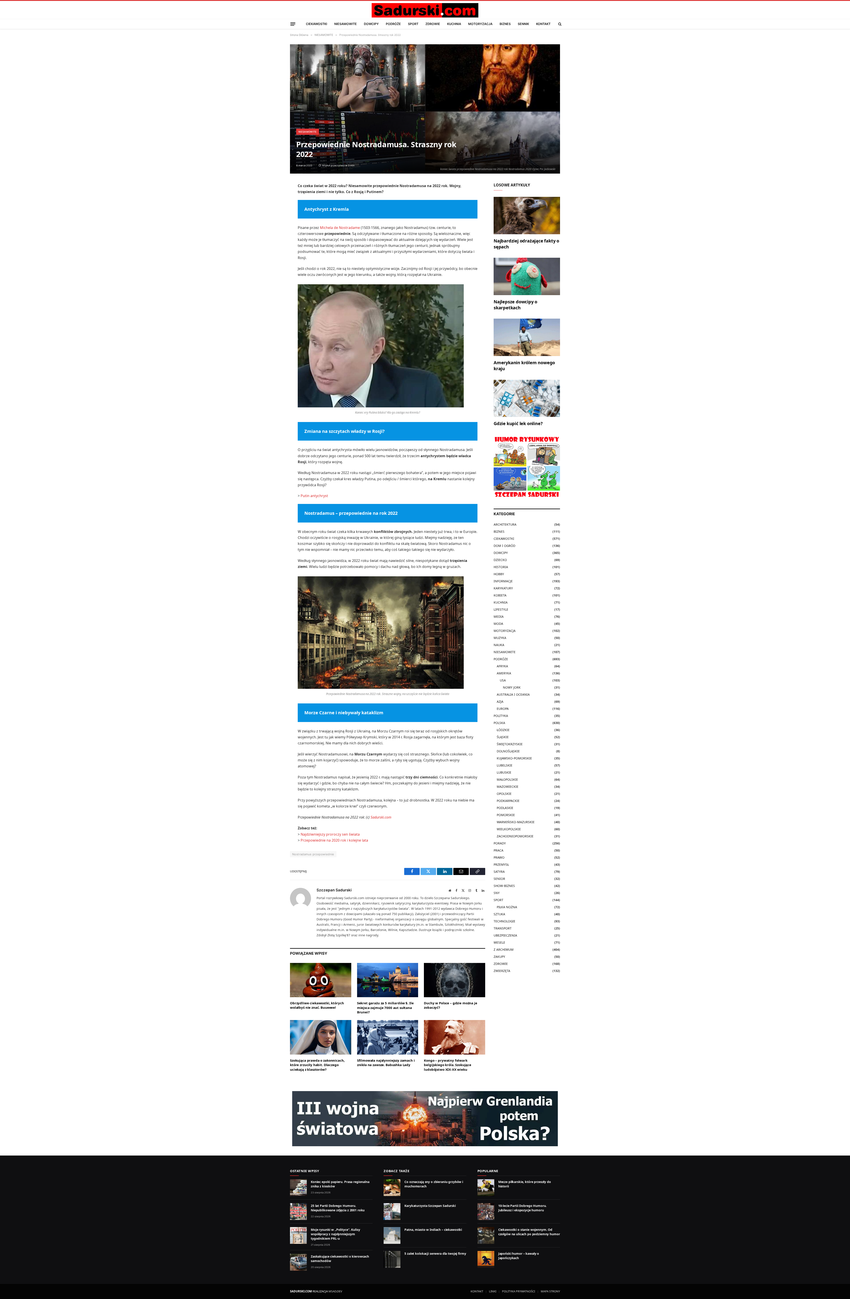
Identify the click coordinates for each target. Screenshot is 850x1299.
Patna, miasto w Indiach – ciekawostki (433, 1229)
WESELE (499, 942)
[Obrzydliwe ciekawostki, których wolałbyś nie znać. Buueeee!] (320, 980)
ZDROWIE (432, 24)
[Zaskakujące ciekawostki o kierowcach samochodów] (298, 1262)
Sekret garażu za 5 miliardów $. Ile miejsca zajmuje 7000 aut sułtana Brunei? (385, 1007)
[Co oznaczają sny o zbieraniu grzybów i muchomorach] (392, 1187)
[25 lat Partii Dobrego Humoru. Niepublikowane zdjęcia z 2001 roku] (298, 1211)
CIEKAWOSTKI (316, 24)
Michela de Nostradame (340, 227)
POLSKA (499, 723)
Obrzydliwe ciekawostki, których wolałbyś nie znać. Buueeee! (317, 1005)
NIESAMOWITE (345, 24)
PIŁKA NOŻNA (507, 907)
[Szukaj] (559, 24)
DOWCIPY (371, 24)
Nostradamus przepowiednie (313, 854)
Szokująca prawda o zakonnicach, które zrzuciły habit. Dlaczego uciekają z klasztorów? (317, 1065)
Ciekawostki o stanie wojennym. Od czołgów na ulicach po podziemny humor (529, 1231)
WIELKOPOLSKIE (509, 829)
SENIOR (499, 879)
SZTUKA (499, 914)
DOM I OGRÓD (504, 546)
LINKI (492, 1291)
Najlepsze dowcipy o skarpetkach (515, 305)
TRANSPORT (503, 928)
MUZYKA (500, 638)
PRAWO (499, 857)
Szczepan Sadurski (334, 890)
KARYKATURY (503, 588)
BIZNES (505, 24)
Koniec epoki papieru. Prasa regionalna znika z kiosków (340, 1184)
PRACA (498, 850)
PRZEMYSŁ (501, 864)
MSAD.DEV (335, 1291)
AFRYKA (502, 666)
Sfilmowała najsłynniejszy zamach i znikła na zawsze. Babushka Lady (386, 1062)
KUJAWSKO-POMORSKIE (514, 758)
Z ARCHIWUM (504, 949)
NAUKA (499, 645)
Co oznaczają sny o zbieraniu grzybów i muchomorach (433, 1184)
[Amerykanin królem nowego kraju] (527, 337)
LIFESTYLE (501, 609)
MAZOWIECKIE (507, 786)
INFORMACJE (503, 581)
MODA (498, 623)
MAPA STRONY (550, 1291)
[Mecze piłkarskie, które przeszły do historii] (485, 1187)
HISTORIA (501, 567)
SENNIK (523, 24)
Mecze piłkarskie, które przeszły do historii (524, 1184)
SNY (497, 893)
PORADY (500, 843)
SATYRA (499, 871)
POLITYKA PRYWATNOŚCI (518, 1291)
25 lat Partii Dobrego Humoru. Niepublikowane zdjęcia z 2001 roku (338, 1208)
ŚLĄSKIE (503, 737)
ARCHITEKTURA (505, 524)
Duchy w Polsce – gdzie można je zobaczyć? (450, 1005)
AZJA (500, 701)
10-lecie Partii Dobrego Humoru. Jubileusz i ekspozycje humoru (522, 1208)
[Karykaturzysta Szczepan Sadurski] (392, 1211)
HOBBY (499, 574)
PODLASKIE (505, 808)
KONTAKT (543, 24)
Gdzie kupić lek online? (518, 423)
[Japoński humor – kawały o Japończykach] (485, 1259)
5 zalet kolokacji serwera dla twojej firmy (435, 1253)
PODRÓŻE (393, 24)
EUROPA (503, 709)
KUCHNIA (454, 24)
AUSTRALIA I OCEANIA (513, 694)
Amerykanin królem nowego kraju (524, 366)
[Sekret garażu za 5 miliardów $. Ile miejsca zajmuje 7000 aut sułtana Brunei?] (387, 980)
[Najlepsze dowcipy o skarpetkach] (527, 276)
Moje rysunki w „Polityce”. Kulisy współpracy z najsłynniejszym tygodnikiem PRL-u (335, 1234)
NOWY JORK (512, 687)
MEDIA (499, 616)
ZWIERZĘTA (502, 971)
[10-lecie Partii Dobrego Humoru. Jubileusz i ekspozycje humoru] (485, 1211)
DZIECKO (500, 560)
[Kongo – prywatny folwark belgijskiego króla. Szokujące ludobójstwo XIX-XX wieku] (454, 1037)
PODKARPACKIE (508, 801)
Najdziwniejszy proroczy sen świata (330, 834)
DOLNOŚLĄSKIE (508, 751)
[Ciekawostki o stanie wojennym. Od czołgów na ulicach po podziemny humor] (485, 1235)
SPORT (413, 24)
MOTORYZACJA (480, 24)
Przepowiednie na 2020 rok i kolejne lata (334, 840)
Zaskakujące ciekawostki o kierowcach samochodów (340, 1258)
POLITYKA (501, 716)
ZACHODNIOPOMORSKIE (515, 836)
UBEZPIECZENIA (505, 935)
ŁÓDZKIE (503, 730)
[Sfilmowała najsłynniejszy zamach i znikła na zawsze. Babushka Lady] (387, 1037)
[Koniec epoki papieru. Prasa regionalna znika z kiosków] (298, 1187)
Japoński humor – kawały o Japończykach (518, 1255)
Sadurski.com (381, 817)
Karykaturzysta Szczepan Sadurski (430, 1206)
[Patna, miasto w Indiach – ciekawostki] (392, 1235)
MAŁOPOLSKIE (507, 779)
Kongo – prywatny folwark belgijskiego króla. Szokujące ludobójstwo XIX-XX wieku (447, 1065)
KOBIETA (500, 595)
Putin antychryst (314, 495)
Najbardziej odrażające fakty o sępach (526, 244)
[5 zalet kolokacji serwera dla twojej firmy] (392, 1259)
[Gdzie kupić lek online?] (527, 398)
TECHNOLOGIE (504, 921)
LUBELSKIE (504, 765)
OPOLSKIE (504, 794)
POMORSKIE (506, 815)
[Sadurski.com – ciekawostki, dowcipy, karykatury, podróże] (425, 10)
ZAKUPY (499, 956)
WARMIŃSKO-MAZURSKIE (516, 822)
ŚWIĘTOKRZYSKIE (510, 744)
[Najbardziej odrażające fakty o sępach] (527, 215)
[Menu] (292, 24)
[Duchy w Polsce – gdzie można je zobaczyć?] (454, 980)
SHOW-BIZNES (504, 886)
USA (503, 680)
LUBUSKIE (504, 772)
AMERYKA (504, 673)
